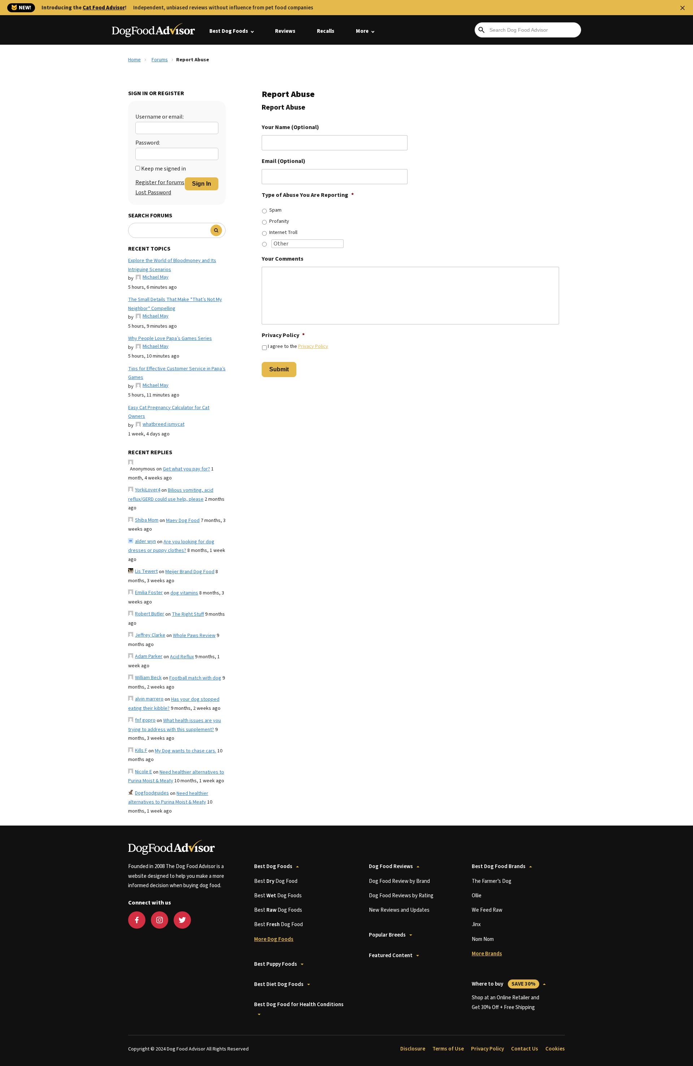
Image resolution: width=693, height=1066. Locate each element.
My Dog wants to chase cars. (185, 751)
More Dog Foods (273, 939)
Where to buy (504, 984)
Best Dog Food (275, 881)
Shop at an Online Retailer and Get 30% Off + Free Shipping (505, 1002)
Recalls (325, 31)
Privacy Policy (283, 335)
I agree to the (298, 346)
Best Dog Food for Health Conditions (299, 1004)
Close (682, 8)
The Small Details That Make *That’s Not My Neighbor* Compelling (175, 304)
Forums (160, 59)
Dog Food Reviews (391, 866)
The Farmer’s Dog (491, 881)
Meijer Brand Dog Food (189, 571)
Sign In (201, 184)
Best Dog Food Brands (499, 866)
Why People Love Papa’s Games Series (170, 338)
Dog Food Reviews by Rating (401, 895)
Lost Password (153, 192)
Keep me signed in (163, 169)
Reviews (285, 31)
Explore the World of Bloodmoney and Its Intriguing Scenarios (172, 265)
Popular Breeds (387, 935)
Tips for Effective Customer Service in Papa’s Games (177, 373)
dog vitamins (184, 593)
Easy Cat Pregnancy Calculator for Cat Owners (168, 412)
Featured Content (391, 955)
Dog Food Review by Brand (399, 881)
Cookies (555, 1049)
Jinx (476, 924)
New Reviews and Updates (399, 910)
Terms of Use (448, 1049)
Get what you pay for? (186, 469)
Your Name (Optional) (290, 127)
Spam (275, 210)
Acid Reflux (182, 656)
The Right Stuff (188, 614)
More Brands (487, 953)
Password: (147, 143)
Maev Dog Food (183, 520)
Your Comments (283, 259)
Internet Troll (283, 232)
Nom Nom (483, 939)
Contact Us (524, 1049)
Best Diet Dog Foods (279, 984)
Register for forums (159, 182)
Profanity (279, 221)
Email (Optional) (283, 161)
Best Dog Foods (228, 31)
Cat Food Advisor (104, 8)
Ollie (476, 895)
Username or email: (159, 117)
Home (134, 59)
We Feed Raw (487, 910)
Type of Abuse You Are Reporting (308, 195)
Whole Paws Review (194, 635)
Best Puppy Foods (275, 964)
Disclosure (412, 1049)
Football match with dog (195, 678)
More (362, 31)
